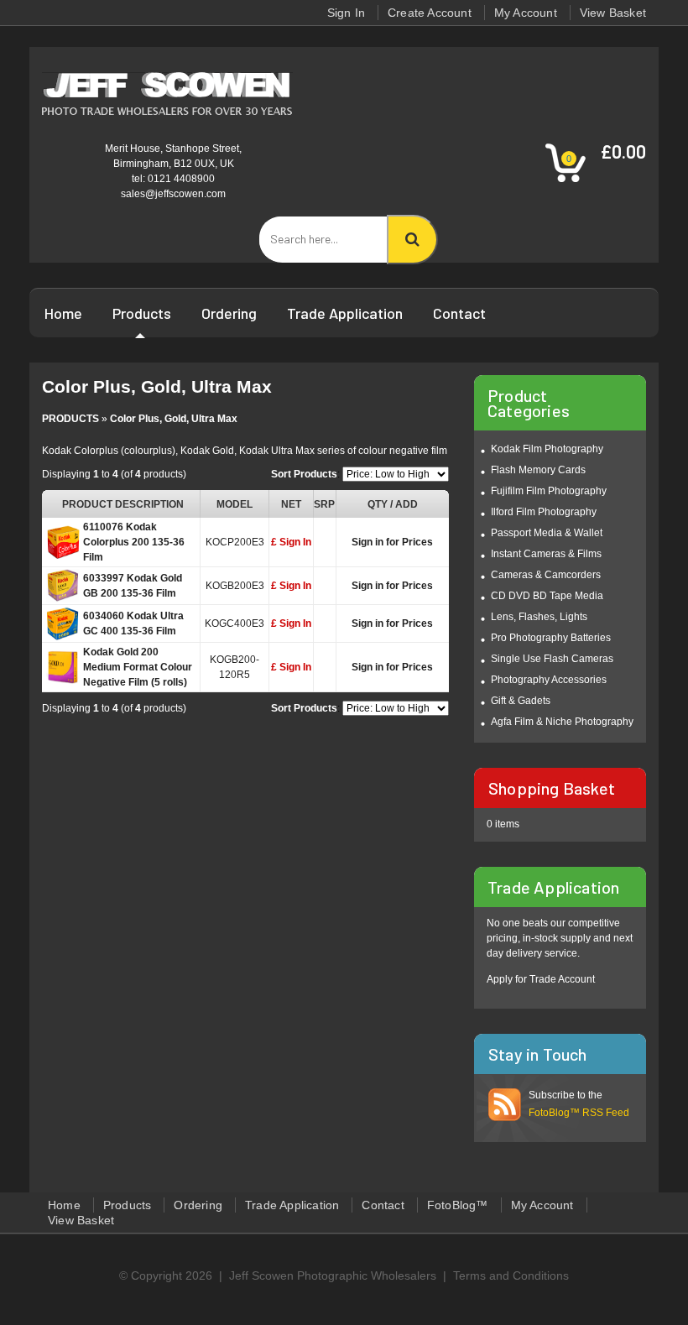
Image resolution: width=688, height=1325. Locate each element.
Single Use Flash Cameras (552, 659)
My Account (525, 12)
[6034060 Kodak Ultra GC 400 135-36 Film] (63, 627)
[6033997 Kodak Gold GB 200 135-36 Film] (63, 589)
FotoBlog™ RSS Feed (579, 1113)
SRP (324, 504)
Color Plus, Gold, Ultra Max (173, 419)
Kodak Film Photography (547, 449)
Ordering (229, 313)
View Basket (613, 12)
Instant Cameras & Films (546, 554)
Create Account (430, 12)
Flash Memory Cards (538, 470)
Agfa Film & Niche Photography (562, 722)
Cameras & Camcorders (546, 575)
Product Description (123, 504)
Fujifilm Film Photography (549, 491)
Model (234, 504)
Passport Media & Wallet (546, 533)
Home (63, 313)
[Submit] (412, 239)
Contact (459, 313)
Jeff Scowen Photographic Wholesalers (332, 1275)
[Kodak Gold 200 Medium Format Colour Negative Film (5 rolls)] (63, 670)
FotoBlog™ (457, 1205)
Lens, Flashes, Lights (539, 617)
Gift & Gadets (520, 701)
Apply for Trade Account (541, 979)
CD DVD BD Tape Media (547, 596)
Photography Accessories (549, 680)
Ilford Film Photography (544, 512)
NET (291, 504)
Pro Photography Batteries (551, 638)
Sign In (346, 12)
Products (141, 313)
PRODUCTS (70, 419)
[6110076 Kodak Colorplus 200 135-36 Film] (63, 545)
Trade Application (345, 313)
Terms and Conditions (511, 1275)
